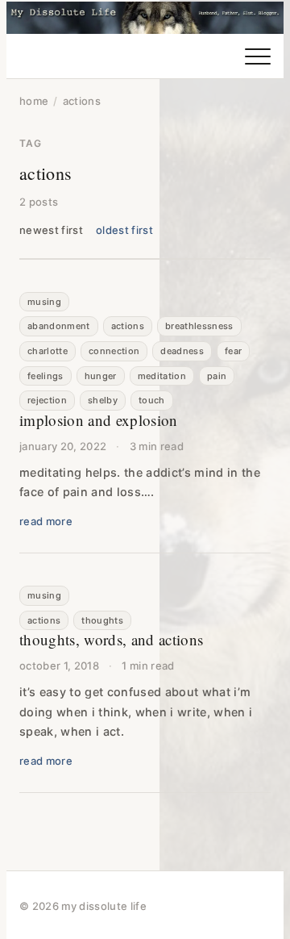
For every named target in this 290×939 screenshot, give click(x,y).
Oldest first (124, 229)
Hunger (101, 376)
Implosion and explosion (98, 420)
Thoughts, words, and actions (111, 639)
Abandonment (58, 326)
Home (33, 100)
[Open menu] (258, 56)
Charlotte (47, 351)
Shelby (103, 400)
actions (127, 326)
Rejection (47, 400)
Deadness (182, 351)
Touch (152, 400)
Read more (45, 521)
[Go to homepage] (145, 18)
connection (114, 351)
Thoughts (102, 620)
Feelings (45, 376)
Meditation (162, 376)
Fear (233, 351)
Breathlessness (199, 326)
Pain (216, 376)
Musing (44, 301)
